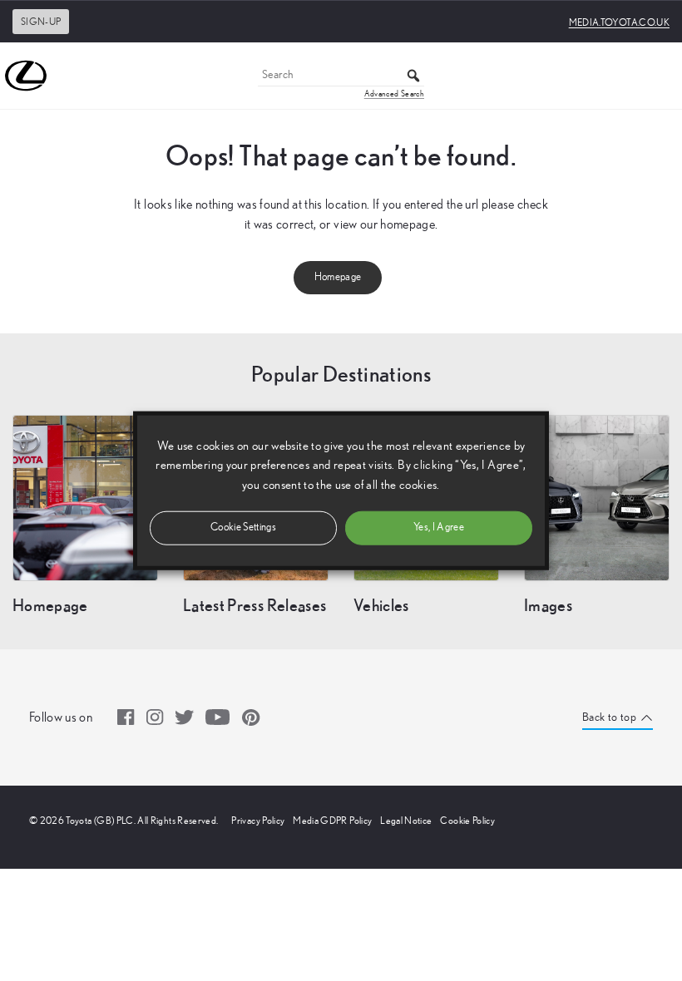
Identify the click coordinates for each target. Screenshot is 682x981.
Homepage (338, 277)
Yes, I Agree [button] (438, 526)
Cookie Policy (467, 821)
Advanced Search (394, 94)
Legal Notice (406, 821)
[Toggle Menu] (660, 75)
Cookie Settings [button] (243, 526)
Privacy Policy (257, 821)
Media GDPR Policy (332, 821)
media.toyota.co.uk (619, 22)
